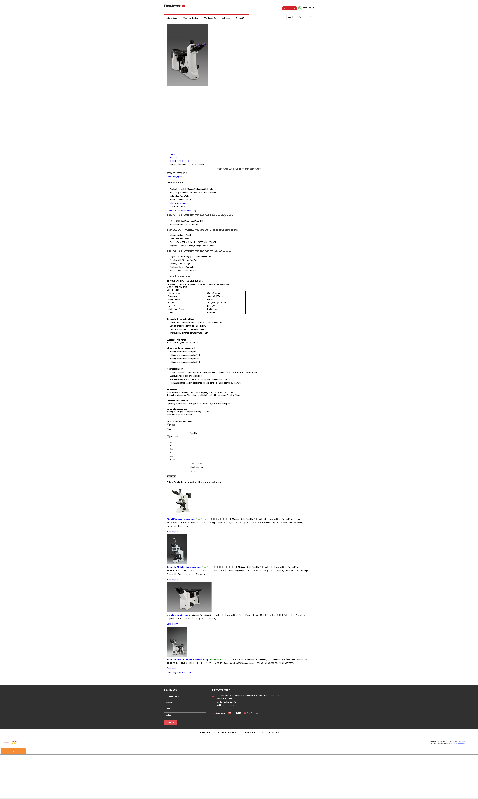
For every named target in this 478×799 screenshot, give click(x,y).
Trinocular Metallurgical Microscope (184, 567)
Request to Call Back (176, 210)
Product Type (175, 242)
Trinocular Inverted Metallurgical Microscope (188, 659)
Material (173, 235)
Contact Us (240, 17)
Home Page (172, 17)
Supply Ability (176, 260)
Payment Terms (176, 256)
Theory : (192, 574)
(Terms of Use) (462, 741)
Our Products (210, 17)
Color (172, 239)
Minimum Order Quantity (180, 224)
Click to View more (178, 203)
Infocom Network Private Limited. (456, 743)
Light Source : (289, 523)
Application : (237, 523)
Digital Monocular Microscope (181, 519)
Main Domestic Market (180, 270)
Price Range (175, 221)
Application (174, 246)
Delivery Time (176, 263)
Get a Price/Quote (174, 177)
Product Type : (261, 615)
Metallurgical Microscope (179, 615)
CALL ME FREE (187, 673)
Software (226, 17)
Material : (270, 519)
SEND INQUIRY (173, 673)
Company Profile (190, 17)
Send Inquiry (190, 210)
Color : (200, 523)
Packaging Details (178, 267)
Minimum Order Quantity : (245, 519)
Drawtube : (271, 523)
